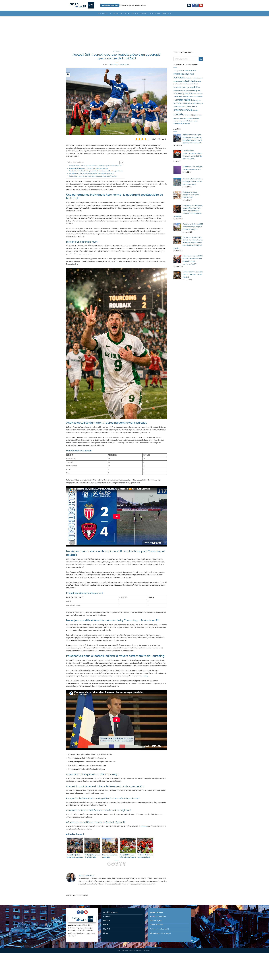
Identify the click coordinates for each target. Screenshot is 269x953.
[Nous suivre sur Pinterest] (201, 5)
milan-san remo (186, 91)
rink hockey (195, 110)
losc (199, 87)
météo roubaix (184, 99)
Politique (125, 13)
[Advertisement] (134, 32)
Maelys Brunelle (125, 64)
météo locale (194, 97)
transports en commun (193, 118)
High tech (166, 13)
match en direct (177, 91)
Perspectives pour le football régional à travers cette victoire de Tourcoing (92, 176)
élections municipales (181, 123)
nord (175, 103)
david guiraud (188, 73)
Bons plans (155, 13)
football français (195, 81)
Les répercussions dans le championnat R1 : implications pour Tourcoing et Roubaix (96, 171)
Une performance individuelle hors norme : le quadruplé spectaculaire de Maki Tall (95, 166)
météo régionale (196, 100)
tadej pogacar (194, 115)
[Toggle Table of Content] (120, 162)
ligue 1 (184, 87)
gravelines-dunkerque (178, 84)
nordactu (145, 676)
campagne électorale (178, 71)
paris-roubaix (182, 103)
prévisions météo (182, 110)
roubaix (178, 114)
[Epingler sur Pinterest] (120, 864)
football (186, 81)
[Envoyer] (201, 59)
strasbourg (186, 115)
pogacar (200, 103)
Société (135, 13)
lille (196, 87)
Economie (114, 13)
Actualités (102, 13)
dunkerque (179, 77)
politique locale (190, 106)
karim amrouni (188, 84)
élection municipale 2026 (179, 121)
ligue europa (190, 87)
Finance (143, 13)
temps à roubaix (182, 118)
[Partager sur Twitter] (113, 864)
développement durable (191, 78)
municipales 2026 (185, 93)
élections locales (192, 121)
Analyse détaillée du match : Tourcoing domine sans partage (88, 168)
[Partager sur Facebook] (109, 864)
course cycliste (190, 70)
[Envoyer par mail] (116, 864)
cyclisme (177, 73)
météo (175, 96)
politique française (178, 106)
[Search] (189, 5)
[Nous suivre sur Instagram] (197, 5)
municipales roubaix (197, 94)
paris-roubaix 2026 (193, 103)
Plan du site (148, 950)
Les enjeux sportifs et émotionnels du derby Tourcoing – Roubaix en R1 (91, 173)
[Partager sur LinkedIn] (124, 864)
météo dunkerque (184, 96)
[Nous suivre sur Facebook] (193, 5)
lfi (180, 87)
